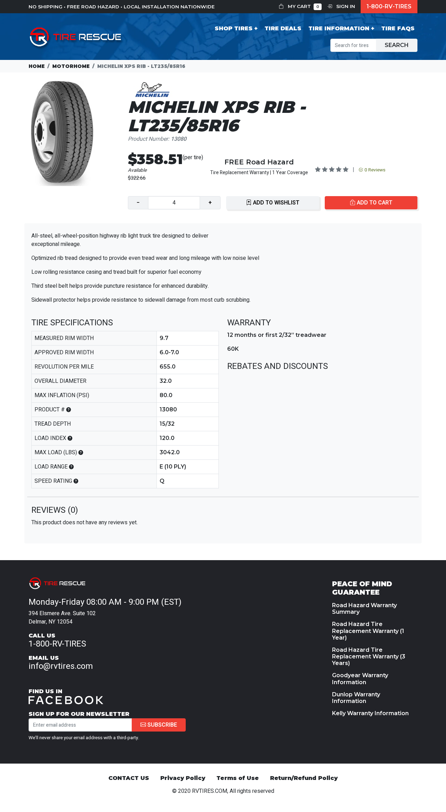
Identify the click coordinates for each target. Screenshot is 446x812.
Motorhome (71, 66)
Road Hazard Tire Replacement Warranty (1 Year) (368, 631)
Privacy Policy (182, 778)
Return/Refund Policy (304, 778)
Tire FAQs (398, 28)
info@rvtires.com (61, 666)
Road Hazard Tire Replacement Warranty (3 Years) (368, 656)
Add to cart (373, 203)
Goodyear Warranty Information (360, 678)
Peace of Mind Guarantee (362, 588)
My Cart (302, 6)
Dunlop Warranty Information (356, 697)
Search (397, 45)
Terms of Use (237, 778)
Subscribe (161, 725)
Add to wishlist (275, 203)
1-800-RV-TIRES (389, 6)
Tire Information (338, 28)
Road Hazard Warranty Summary (364, 608)
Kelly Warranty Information (370, 713)
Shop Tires (234, 28)
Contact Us (128, 778)
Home (37, 66)
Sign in (345, 6)
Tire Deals (282, 28)
